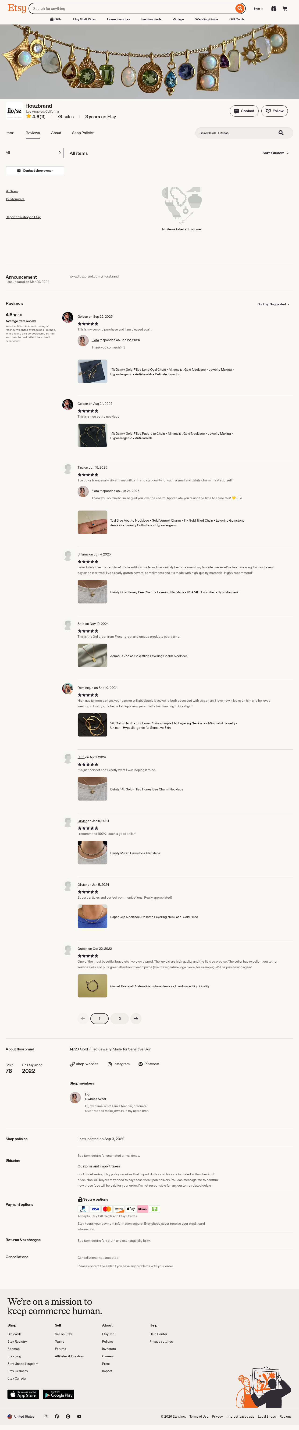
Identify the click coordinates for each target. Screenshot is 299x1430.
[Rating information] (29, 117)
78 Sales (12, 191)
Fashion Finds (151, 19)
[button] (244, 111)
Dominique (85, 688)
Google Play (58, 1394)
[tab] (35, 153)
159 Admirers (15, 199)
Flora (95, 340)
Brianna (83, 554)
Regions (286, 1416)
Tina (81, 467)
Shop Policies (83, 133)
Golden (83, 316)
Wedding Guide (206, 19)
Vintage (178, 19)
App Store (23, 1394)
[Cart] (285, 8)
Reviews (33, 133)
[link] (83, 1018)
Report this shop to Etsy (23, 217)
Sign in (258, 8)
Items (10, 133)
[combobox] (131, 8)
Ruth (81, 757)
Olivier (82, 821)
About (56, 133)
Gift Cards (236, 19)
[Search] (240, 8)
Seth (81, 624)
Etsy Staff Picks (84, 19)
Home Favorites (118, 19)
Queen (83, 948)
